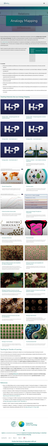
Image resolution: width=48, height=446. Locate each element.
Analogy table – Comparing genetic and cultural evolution (10, 117)
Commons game (29, 186)
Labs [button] (9, 437)
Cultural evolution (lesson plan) (9, 211)
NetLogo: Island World (31, 315)
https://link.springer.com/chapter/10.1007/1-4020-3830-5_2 (15, 401)
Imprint (44, 444)
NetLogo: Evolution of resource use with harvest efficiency (11, 316)
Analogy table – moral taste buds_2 (34, 139)
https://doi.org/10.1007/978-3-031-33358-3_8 (11, 395)
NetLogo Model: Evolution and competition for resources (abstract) (11, 263)
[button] (44, 3)
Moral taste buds (29, 237)
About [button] (19, 437)
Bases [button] (14, 437)
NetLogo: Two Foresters (7, 341)
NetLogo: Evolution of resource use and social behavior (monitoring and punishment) (12, 291)
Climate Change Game (7, 186)
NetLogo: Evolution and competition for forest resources (34, 263)
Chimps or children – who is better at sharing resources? (36, 160)
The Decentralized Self (31, 341)
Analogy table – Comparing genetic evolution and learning (36, 117)
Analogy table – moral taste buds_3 (9, 160)
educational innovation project (12, 432)
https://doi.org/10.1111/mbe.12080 (32, 407)
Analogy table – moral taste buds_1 (9, 139)
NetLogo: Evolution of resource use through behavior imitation (35, 291)
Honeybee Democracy (7, 237)
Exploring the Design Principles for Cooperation (33, 212)
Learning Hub (4, 437)
